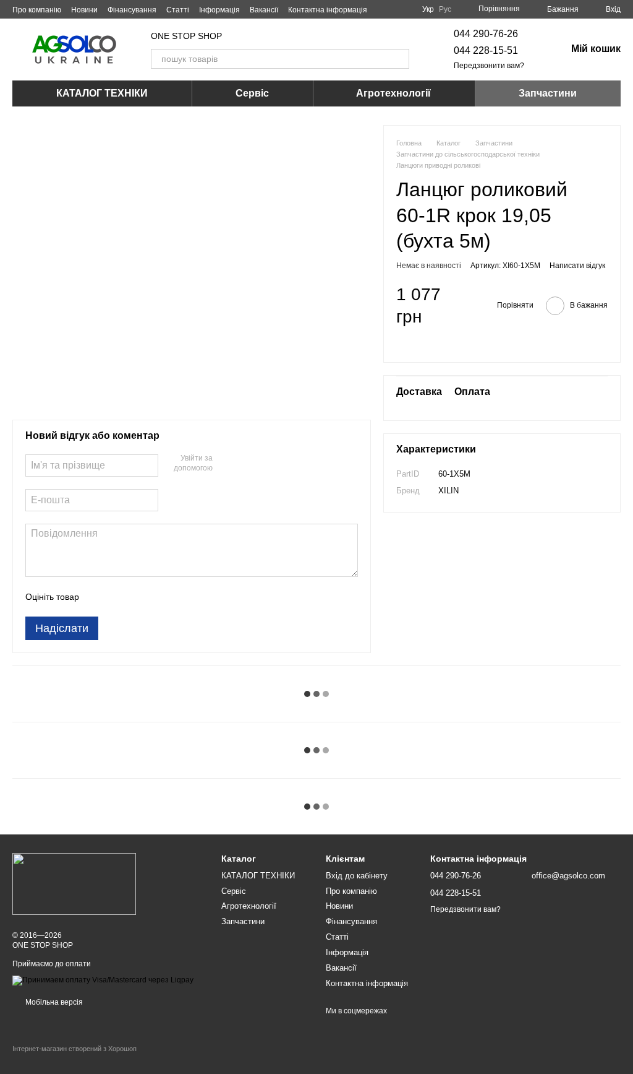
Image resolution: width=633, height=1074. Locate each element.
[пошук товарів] (399, 59)
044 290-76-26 (486, 33)
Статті (177, 10)
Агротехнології (393, 93)
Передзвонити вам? (489, 65)
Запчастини (548, 93)
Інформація (219, 10)
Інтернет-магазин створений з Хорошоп (74, 1048)
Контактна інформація (327, 10)
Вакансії (264, 10)
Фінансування (132, 10)
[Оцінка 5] (179, 596)
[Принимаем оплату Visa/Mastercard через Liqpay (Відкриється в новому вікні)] (102, 980)
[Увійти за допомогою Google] (246, 464)
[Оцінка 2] (119, 596)
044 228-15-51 (486, 50)
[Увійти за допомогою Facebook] (226, 464)
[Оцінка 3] (139, 596)
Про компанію (36, 10)
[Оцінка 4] (159, 596)
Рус (445, 9)
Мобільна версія (53, 1002)
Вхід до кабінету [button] (357, 875)
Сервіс (252, 93)
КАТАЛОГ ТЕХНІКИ (102, 93)
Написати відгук (577, 265)
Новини (84, 10)
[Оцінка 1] (99, 596)
